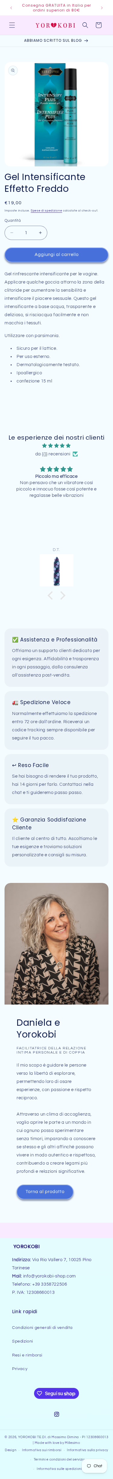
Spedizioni (22, 1341)
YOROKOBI (27, 1437)
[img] (56, 445)
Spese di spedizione (46, 210)
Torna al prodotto (45, 1191)
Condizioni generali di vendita (42, 1328)
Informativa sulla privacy (87, 1450)
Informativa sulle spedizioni (59, 1469)
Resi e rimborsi (27, 1355)
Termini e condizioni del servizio (59, 1459)
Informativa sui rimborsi (41, 1450)
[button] (12, 25)
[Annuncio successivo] (101, 8)
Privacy (19, 1369)
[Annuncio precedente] (11, 8)
